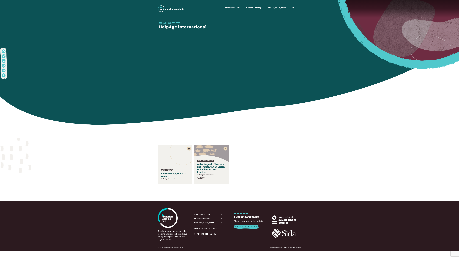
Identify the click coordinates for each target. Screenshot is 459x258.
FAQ (206, 229)
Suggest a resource (246, 227)
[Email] (3, 70)
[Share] (3, 75)
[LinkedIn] (3, 61)
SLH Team (198, 229)
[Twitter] (3, 56)
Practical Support (232, 8)
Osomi (280, 247)
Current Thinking (253, 8)
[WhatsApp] (3, 65)
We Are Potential (295, 247)
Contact (213, 229)
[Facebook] (3, 51)
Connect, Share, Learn (276, 8)
